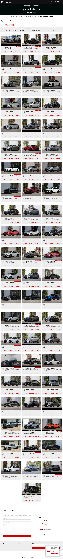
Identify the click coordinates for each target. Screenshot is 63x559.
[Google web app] (51, 16)
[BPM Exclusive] (31, 9)
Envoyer (17, 535)
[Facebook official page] (44, 534)
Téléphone (4, 520)
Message (4, 528)
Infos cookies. (53, 551)
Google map (47, 531)
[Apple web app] (45, 16)
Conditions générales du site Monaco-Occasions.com (31, 557)
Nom (3, 517)
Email (4, 524)
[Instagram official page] (47, 534)
